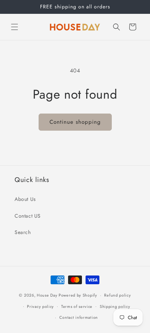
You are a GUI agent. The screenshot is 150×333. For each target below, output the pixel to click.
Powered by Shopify (78, 295)
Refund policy (117, 295)
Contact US (28, 215)
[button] (15, 27)
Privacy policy (40, 306)
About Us (25, 199)
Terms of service (76, 306)
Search (23, 232)
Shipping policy (115, 306)
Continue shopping (75, 122)
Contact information (78, 317)
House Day (47, 295)
